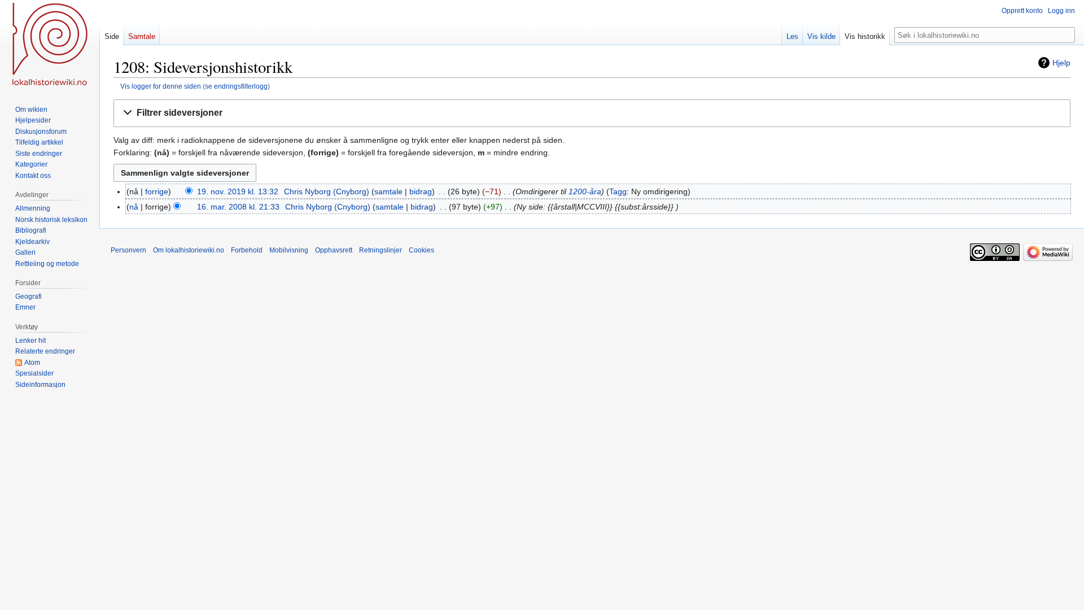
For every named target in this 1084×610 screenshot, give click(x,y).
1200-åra (585, 191)
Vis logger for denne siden (160, 86)
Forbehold (247, 250)
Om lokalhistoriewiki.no (188, 250)
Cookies (421, 250)
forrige (156, 191)
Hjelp (1061, 62)
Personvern (128, 250)
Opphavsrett (333, 250)
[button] (592, 113)
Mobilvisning (288, 250)
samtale (388, 191)
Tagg (618, 191)
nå (133, 206)
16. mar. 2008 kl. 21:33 (238, 206)
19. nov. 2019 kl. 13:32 (237, 191)
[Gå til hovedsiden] (50, 45)
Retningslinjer (380, 250)
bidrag (420, 191)
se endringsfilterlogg (236, 86)
